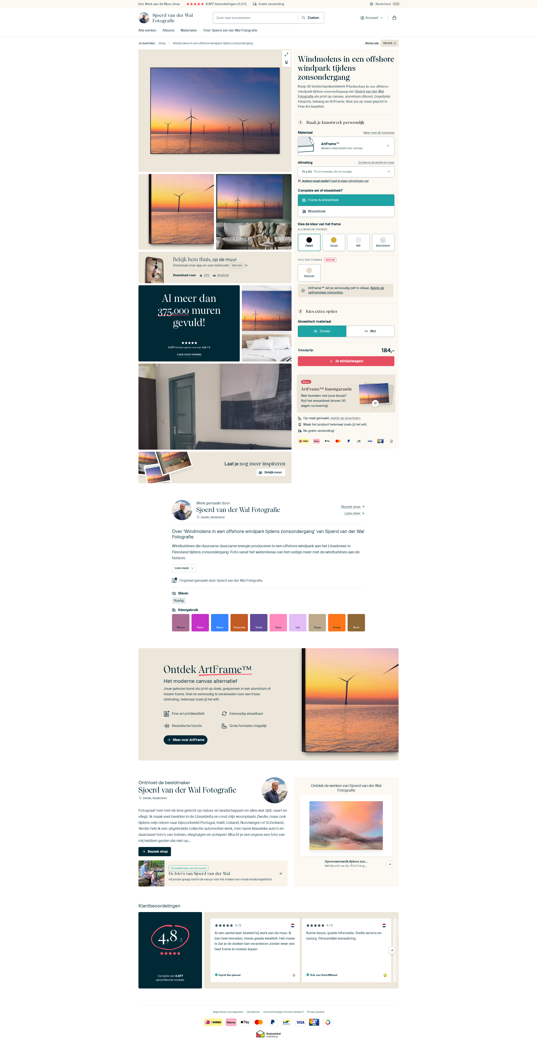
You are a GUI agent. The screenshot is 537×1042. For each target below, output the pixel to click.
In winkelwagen (349, 361)
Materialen (189, 30)
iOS (206, 275)
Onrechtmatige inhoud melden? (283, 1012)
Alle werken (147, 30)
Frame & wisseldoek (323, 200)
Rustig (179, 600)
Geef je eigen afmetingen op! (335, 181)
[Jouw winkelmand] (394, 18)
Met (373, 331)
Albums (168, 30)
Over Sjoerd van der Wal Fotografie (230, 30)
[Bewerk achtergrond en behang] (286, 62)
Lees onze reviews (189, 354)
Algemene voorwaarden (228, 1012)
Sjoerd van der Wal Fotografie (172, 17)
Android (223, 275)
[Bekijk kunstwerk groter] (286, 54)
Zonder (325, 331)
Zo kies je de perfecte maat (376, 162)
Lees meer (353, 513)
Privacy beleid (315, 1012)
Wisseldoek (317, 211)
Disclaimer (253, 1012)
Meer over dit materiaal (379, 133)
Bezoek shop (351, 507)
